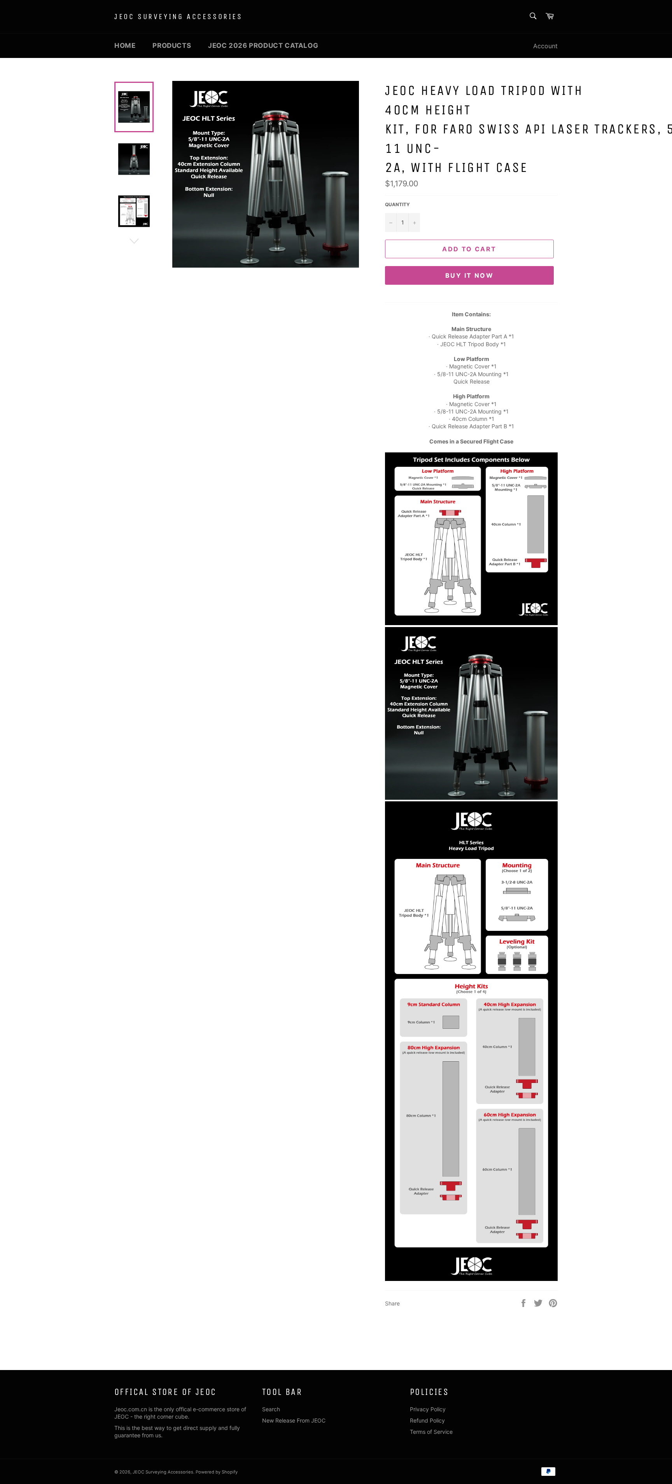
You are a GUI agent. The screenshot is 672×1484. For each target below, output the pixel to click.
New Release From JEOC (294, 1420)
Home (124, 45)
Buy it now (469, 275)
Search (271, 1409)
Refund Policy (427, 1420)
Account (545, 46)
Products (171, 45)
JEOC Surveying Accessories (178, 16)
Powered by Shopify (217, 1472)
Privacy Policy (428, 1409)
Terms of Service (431, 1431)
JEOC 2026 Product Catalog (263, 45)
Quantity (397, 204)
